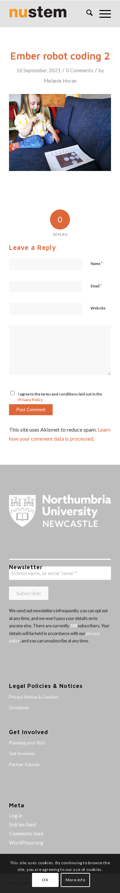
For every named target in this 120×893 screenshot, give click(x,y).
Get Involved (21, 753)
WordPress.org (26, 842)
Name (97, 263)
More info (75, 879)
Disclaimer (19, 707)
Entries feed (22, 824)
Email (96, 285)
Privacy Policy (30, 399)
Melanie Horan (60, 81)
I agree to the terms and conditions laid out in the (60, 397)
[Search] (86, 13)
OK (45, 879)
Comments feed (26, 833)
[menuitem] (86, 13)
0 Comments (79, 70)
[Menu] (102, 13)
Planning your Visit (27, 742)
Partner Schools (24, 764)
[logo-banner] (50, 13)
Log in (16, 815)
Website (98, 308)
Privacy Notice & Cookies (33, 697)
